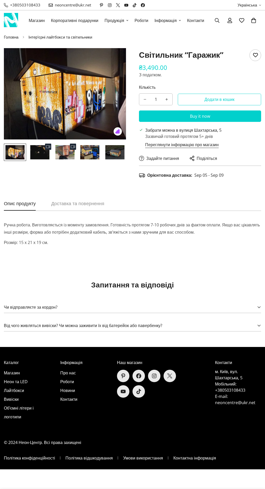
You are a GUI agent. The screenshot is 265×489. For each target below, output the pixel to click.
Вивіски (11, 399)
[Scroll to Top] (255, 461)
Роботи (141, 20)
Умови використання (143, 458)
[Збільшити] (115, 59)
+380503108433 (230, 390)
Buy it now (200, 116)
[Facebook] (143, 5)
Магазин (37, 20)
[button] (254, 20)
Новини (67, 390)
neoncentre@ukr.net (235, 402)
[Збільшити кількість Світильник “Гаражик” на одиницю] (166, 99)
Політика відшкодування (89, 458)
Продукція (114, 20)
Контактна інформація (194, 458)
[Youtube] (126, 5)
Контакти (195, 20)
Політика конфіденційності (29, 458)
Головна (11, 37)
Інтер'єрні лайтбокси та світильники (60, 37)
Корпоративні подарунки (74, 20)
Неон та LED (16, 381)
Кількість (147, 87)
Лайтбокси (14, 390)
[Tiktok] (134, 5)
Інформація (165, 20)
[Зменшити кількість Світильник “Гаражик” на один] (145, 99)
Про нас (68, 373)
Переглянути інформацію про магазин (182, 144)
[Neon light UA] (11, 20)
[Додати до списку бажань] (255, 55)
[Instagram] (110, 5)
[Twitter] (118, 5)
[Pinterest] (101, 5)
